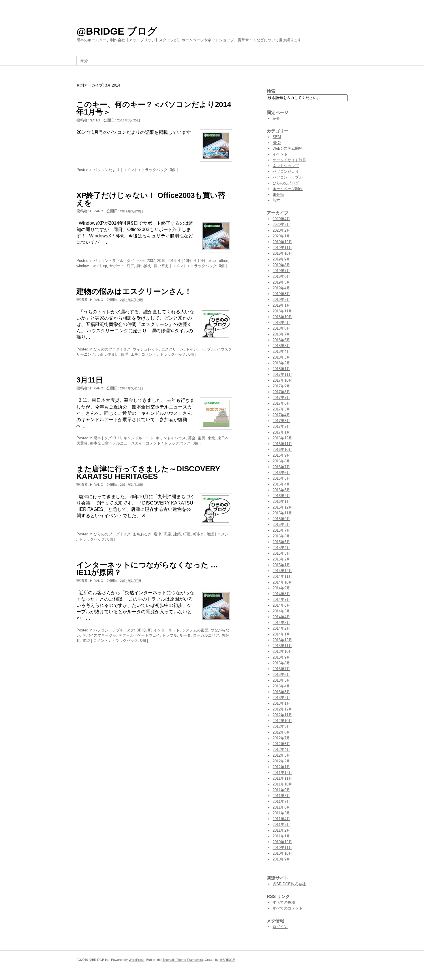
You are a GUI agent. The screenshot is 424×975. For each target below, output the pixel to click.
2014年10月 (282, 582)
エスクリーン (172, 349)
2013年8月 (281, 663)
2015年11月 (282, 513)
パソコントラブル (108, 260)
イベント (280, 154)
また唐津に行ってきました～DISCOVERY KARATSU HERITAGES (148, 472)
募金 (192, 438)
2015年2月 (281, 559)
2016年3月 (281, 490)
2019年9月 (281, 259)
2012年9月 (281, 726)
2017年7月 (281, 397)
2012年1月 (281, 767)
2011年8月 (281, 796)
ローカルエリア (206, 635)
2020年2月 (281, 230)
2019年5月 (281, 282)
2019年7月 (281, 271)
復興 (201, 438)
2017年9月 (281, 386)
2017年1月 (281, 432)
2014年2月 (281, 628)
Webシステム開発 (288, 148)
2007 (151, 260)
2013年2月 (281, 697)
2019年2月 (281, 299)
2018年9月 (281, 322)
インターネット (166, 630)
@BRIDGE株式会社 (289, 884)
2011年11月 (282, 778)
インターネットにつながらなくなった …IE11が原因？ (147, 568)
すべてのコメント (288, 908)
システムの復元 (195, 630)
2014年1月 (281, 634)
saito (95, 120)
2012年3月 (281, 755)
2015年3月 (281, 553)
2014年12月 (282, 571)
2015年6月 (281, 536)
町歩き (198, 534)
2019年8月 (281, 265)
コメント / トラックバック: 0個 (149, 170)
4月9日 (199, 260)
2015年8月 (281, 524)
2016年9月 (281, 455)
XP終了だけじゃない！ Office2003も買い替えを (150, 199)
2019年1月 (281, 305)
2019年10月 (282, 253)
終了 (130, 266)
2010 (161, 260)
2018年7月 (281, 334)
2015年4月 (281, 547)
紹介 (84, 61)
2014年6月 (281, 605)
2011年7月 (281, 801)
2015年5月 (281, 542)
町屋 (187, 534)
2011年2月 (281, 830)
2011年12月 (282, 772)
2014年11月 (282, 576)
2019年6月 (281, 276)
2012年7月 (281, 738)
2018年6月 (281, 340)
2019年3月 (281, 294)
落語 (210, 534)
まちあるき (142, 534)
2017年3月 (281, 421)
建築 (177, 534)
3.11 (117, 438)
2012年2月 (281, 761)
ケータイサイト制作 (289, 160)
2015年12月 (282, 507)
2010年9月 (281, 859)
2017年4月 (281, 415)
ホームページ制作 (288, 189)
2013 (172, 260)
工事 (134, 354)
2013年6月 (281, 674)
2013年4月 (281, 686)
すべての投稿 (284, 902)
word (97, 266)
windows (83, 266)
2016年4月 (281, 484)
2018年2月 (281, 363)
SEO (277, 142)
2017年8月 (281, 392)
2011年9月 (281, 790)
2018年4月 (281, 351)
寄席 (167, 534)
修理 (124, 354)
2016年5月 (281, 478)
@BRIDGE (227, 959)
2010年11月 (282, 847)
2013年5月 (281, 680)
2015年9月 (281, 519)
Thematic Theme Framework (182, 959)
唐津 (157, 534)
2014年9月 (281, 588)
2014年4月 (281, 617)
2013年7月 (281, 669)
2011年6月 (281, 807)
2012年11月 (282, 715)
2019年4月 (281, 288)
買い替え (161, 266)
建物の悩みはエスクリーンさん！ (134, 291)
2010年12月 (282, 842)
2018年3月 (281, 357)
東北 (211, 438)
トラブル (207, 349)
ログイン (280, 927)
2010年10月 (282, 853)
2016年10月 (282, 449)
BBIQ (141, 630)
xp (105, 266)
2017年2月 (281, 426)
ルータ (185, 635)
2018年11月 (282, 311)
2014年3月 (281, 622)
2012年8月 (281, 732)
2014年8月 (281, 594)
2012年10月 (282, 721)
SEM (277, 137)
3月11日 (89, 380)
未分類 (278, 194)
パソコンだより (106, 170)
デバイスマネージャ (99, 635)
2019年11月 (282, 247)
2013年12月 (282, 640)
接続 (86, 640)
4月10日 (185, 260)
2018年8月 (281, 328)
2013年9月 (281, 657)
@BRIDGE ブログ (116, 31)
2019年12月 (282, 242)
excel (212, 260)
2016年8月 (281, 461)
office (223, 260)
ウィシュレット (146, 349)
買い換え (143, 266)
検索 (271, 91)
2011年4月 (281, 819)
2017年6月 (281, 403)
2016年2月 (281, 496)
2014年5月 (281, 611)
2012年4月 (281, 749)
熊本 (97, 438)
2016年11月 (282, 444)
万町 (101, 354)
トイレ (191, 349)
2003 (140, 260)
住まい (113, 354)
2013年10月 (282, 651)
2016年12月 (282, 438)
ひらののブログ (106, 349)
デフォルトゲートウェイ (139, 635)
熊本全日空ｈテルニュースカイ (116, 443)
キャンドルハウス (171, 438)
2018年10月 (282, 317)
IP (149, 630)
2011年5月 (281, 813)
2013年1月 (281, 703)
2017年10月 (282, 380)
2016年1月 (281, 501)
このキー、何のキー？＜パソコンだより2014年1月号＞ (153, 108)
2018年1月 (281, 369)
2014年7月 (281, 599)
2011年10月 (282, 784)
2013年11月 (282, 646)
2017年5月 (281, 409)
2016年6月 (281, 472)
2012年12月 (282, 709)
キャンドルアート (138, 438)
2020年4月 (281, 219)
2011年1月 (281, 836)
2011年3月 (281, 824)
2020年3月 (281, 224)
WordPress (137, 959)
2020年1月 (281, 236)
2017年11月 (282, 374)
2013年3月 (281, 692)
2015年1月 (281, 565)
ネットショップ (286, 166)
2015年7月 (281, 530)
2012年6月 (281, 744)
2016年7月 (281, 467)
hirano (96, 211)
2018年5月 (281, 346)
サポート (116, 266)
